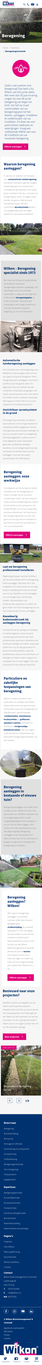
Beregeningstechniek (13, 1192)
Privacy (7, 1334)
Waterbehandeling (12, 1223)
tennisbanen (25, 716)
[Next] (19, 1100)
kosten (27, 951)
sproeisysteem (21, 207)
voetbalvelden (11, 716)
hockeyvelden (10, 719)
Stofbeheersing (10, 1159)
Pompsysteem (10, 1174)
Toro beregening (11, 1169)
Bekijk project (10, 1091)
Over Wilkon (9, 1246)
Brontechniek (10, 1218)
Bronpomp (8, 1138)
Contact (7, 1267)
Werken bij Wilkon (11, 1262)
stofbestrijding (14, 927)
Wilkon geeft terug (12, 1251)
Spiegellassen (10, 1179)
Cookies (7, 1338)
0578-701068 (13, 1289)
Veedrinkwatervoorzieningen (16, 1228)
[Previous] (10, 1100)
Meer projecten (12, 1036)
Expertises (15, 47)
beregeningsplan (24, 297)
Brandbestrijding (11, 1133)
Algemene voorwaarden (14, 1328)
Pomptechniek (10, 1154)
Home (5, 47)
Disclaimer (8, 1331)
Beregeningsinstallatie (13, 1164)
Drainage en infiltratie (13, 1143)
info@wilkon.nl (14, 1293)
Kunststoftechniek (12, 1197)
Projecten (8, 1241)
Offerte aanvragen (13, 146)
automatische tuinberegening (22, 179)
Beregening (9, 1128)
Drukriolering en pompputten (16, 1149)
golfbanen (25, 719)
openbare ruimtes (12, 722)
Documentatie (10, 1257)
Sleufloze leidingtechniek (15, 1213)
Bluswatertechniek (12, 1202)
